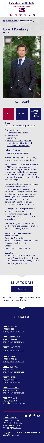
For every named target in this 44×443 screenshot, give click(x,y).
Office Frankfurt (11, 347)
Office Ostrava (10, 367)
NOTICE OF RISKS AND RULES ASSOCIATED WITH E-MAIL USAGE (12, 425)
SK (20, 15)
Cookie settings (11, 420)
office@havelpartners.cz (13, 332)
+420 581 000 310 (10, 390)
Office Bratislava (11, 337)
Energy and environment (17, 153)
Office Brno (9, 357)
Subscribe (22, 289)
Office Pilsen (9, 377)
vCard (25, 102)
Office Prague (10, 327)
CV (17, 102)
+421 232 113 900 (10, 339)
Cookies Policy (10, 418)
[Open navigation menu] (22, 21)
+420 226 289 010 (10, 401)
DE (25, 15)
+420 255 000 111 (10, 329)
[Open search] (11, 15)
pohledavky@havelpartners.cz (16, 403)
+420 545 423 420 (10, 359)
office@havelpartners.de (13, 351)
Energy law (11, 138)
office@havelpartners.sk (13, 342)
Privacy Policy (10, 415)
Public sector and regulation (19, 141)
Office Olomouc (11, 388)
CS (16, 15)
